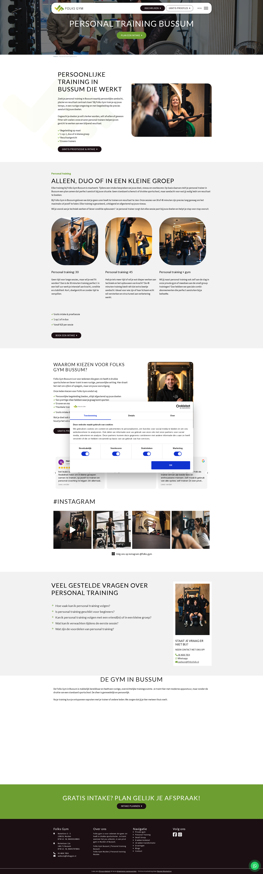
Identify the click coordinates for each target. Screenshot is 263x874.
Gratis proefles (178, 8)
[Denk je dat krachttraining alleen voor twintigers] (151, 530)
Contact (138, 851)
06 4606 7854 (184, 654)
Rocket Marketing (164, 871)
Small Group (140, 837)
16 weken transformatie (145, 843)
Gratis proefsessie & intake (78, 149)
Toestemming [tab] (90, 416)
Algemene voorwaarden (127, 871)
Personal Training (143, 835)
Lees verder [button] (115, 484)
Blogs (137, 848)
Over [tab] (172, 416)
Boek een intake (65, 335)
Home (55, 56)
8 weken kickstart (142, 840)
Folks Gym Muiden (101, 852)
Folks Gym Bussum (101, 846)
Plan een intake (130, 35)
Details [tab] (131, 416)
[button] (207, 473)
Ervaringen (140, 845)
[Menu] (206, 8)
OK (170, 465)
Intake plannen (130, 806)
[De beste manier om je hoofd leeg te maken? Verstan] (112, 530)
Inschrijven (151, 8)
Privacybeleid (104, 871)
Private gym (140, 832)
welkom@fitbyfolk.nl (188, 661)
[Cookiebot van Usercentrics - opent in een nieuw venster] (178, 407)
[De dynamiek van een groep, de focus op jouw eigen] (191, 530)
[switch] (116, 454)
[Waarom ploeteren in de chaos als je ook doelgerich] (72, 530)
